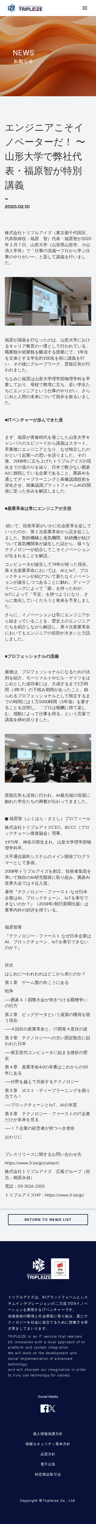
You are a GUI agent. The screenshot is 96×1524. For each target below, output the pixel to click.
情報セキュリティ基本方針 (48, 1444)
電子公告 (48, 1464)
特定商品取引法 (48, 1474)
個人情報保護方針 (48, 1433)
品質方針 (48, 1454)
